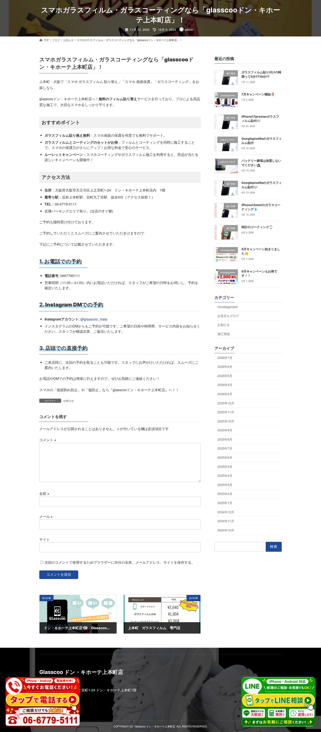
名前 (44, 493)
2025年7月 (224, 448)
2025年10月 (225, 421)
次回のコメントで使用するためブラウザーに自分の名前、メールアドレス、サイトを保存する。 (120, 562)
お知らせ (68, 400)
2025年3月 (224, 484)
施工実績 (223, 334)
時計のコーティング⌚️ (257, 227)
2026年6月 (224, 366)
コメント (47, 439)
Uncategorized (227, 307)
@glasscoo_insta (93, 319)
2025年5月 (224, 466)
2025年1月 (224, 503)
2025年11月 (225, 412)
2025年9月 (224, 430)
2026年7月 (224, 357)
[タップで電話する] (42, 702)
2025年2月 (224, 494)
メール (46, 516)
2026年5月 (224, 376)
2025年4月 (224, 475)
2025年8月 (224, 439)
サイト (44, 539)
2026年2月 (224, 394)
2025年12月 (225, 403)
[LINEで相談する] (278, 702)
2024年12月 (225, 512)
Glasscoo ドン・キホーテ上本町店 (155, 726)
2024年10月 (225, 530)
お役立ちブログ (228, 315)
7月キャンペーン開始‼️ (258, 94)
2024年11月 (225, 521)
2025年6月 (224, 457)
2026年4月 (224, 385)
